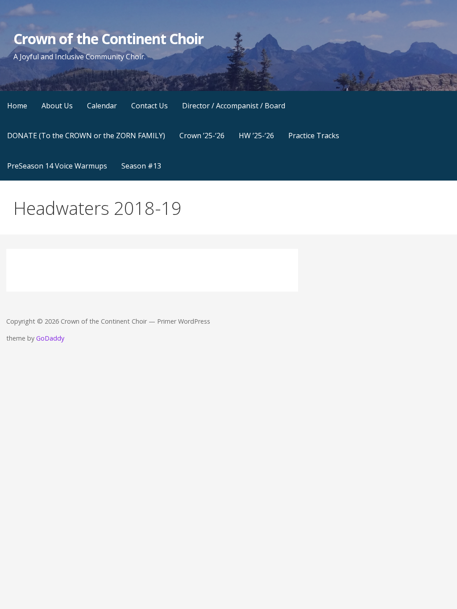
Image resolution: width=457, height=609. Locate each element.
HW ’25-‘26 (256, 135)
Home (17, 106)
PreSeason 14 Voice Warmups (57, 166)
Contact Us (149, 106)
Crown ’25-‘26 (201, 135)
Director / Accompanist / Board (233, 106)
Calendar (102, 106)
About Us (57, 106)
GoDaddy (50, 338)
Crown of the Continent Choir (108, 38)
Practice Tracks (313, 135)
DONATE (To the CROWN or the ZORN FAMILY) (86, 135)
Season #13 (141, 166)
